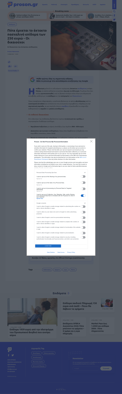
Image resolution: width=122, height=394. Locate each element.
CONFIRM (48, 246)
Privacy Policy (71, 252)
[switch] (83, 176)
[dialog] (61, 197)
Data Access (61, 252)
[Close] (92, 142)
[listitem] (61, 173)
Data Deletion (51, 252)
